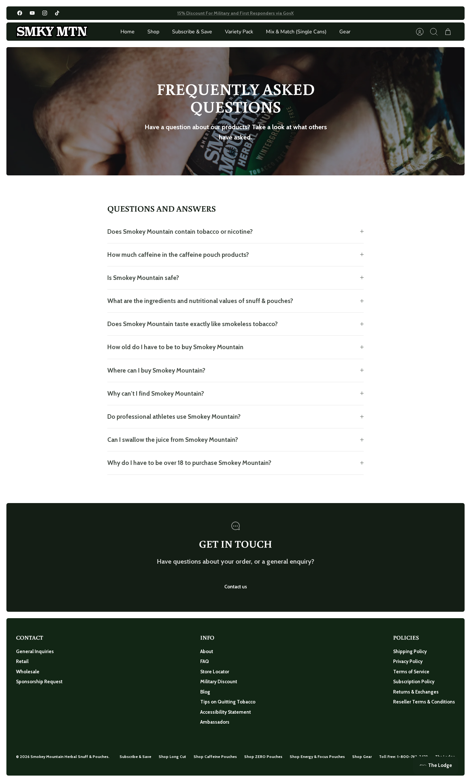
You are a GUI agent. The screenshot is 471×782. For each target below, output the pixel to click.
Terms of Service (411, 672)
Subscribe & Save (192, 31)
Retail (22, 661)
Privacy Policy (408, 661)
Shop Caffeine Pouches (215, 756)
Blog (205, 692)
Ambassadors (214, 722)
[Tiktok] (57, 13)
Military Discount (218, 682)
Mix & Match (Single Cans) (296, 31)
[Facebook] (19, 13)
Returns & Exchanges (416, 692)
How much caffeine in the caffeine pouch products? (178, 254)
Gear (345, 31)
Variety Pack (239, 31)
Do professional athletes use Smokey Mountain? (174, 416)
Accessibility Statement (225, 712)
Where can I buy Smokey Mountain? (156, 370)
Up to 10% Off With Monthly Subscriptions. (236, 13)
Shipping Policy (410, 651)
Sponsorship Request (39, 682)
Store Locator (214, 672)
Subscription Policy (413, 682)
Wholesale (27, 672)
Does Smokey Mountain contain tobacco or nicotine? (180, 231)
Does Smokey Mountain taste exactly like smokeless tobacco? (192, 324)
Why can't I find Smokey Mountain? (155, 393)
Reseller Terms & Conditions (424, 702)
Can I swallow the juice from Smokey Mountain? (172, 439)
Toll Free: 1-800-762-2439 (403, 756)
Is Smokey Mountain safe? (143, 278)
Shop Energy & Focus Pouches (317, 756)
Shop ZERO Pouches (263, 756)
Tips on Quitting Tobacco (227, 702)
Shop (153, 31)
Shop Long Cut (172, 756)
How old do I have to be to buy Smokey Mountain (175, 347)
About (206, 651)
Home (127, 31)
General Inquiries (35, 651)
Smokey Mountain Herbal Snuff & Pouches (69, 756)
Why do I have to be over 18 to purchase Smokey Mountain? (189, 463)
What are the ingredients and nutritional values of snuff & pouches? (200, 301)
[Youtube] (32, 13)
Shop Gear (362, 756)
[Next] (317, 13)
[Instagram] (44, 13)
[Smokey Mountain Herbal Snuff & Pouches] (52, 32)
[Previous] (153, 13)
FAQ (204, 661)
